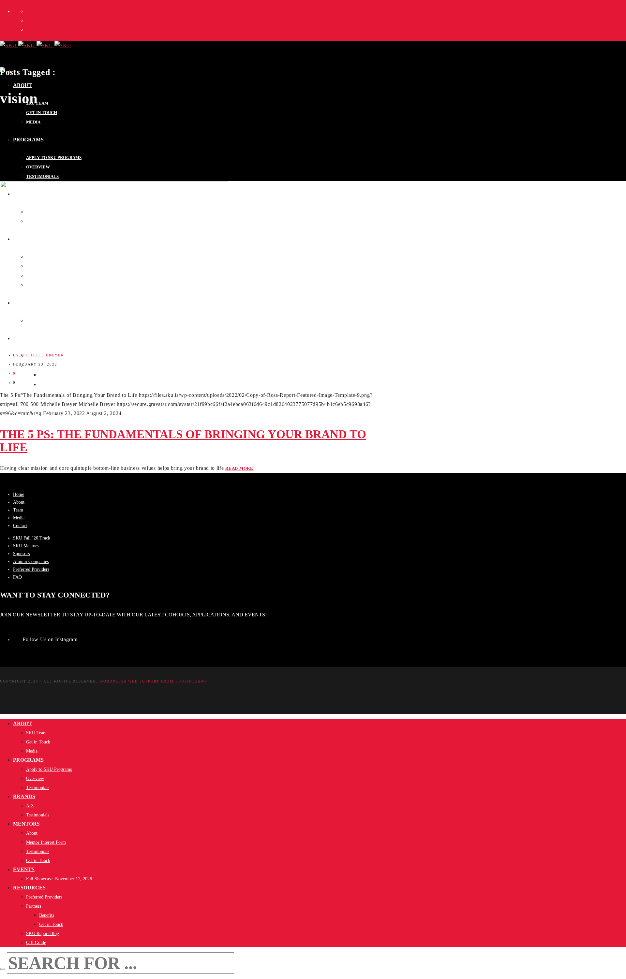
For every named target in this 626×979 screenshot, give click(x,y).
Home (18, 494)
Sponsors (21, 553)
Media (18, 517)
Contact (20, 525)
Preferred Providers (31, 569)
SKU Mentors (25, 545)
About (18, 502)
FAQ (17, 577)
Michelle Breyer (42, 355)
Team (18, 510)
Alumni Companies (31, 561)
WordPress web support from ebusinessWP (153, 681)
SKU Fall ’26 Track (31, 538)
